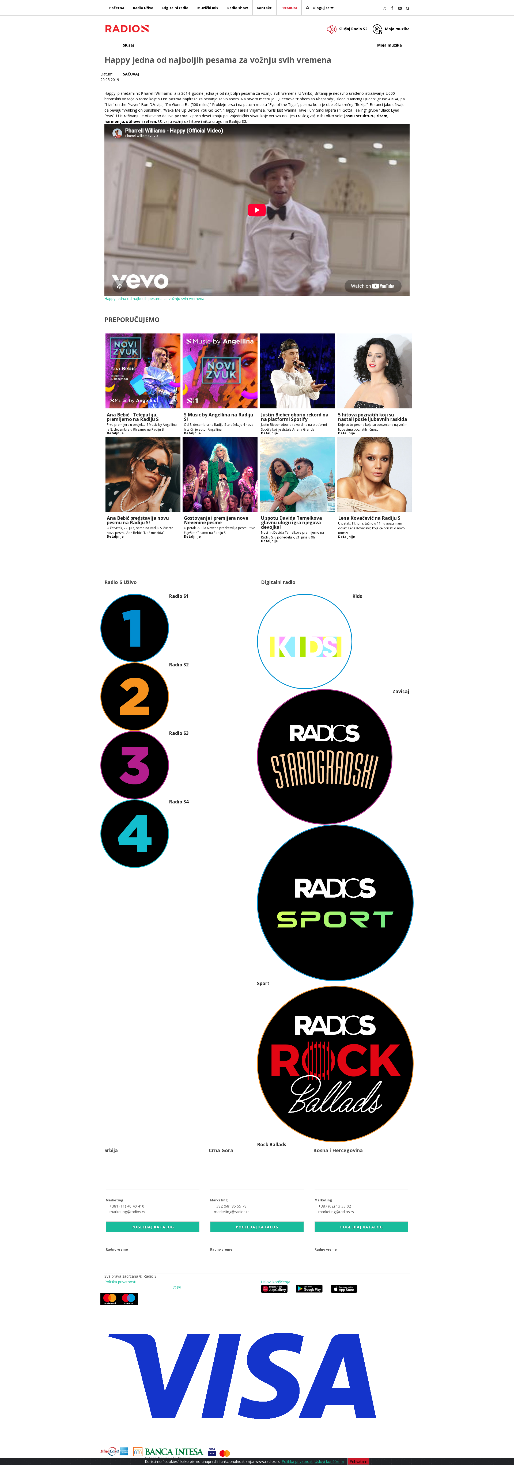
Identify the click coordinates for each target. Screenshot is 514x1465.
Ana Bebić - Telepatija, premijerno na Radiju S (133, 417)
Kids (357, 596)
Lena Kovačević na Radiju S (369, 518)
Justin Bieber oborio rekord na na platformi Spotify (294, 417)
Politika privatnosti (120, 1281)
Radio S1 (179, 596)
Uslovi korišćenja (275, 1281)
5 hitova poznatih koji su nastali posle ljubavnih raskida (372, 417)
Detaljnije (115, 433)
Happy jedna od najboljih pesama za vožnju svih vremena (154, 298)
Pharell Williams (156, 93)
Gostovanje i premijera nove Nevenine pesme (216, 520)
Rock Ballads (271, 1144)
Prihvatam (358, 1461)
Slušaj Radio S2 (353, 28)
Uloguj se (321, 7)
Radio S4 (179, 802)
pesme (175, 98)
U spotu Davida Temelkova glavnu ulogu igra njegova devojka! (291, 522)
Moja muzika (397, 28)
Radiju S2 (237, 121)
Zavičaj (400, 691)
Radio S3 (179, 733)
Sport (263, 983)
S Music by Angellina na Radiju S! (218, 417)
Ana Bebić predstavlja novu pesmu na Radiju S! (138, 520)
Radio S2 (179, 665)
